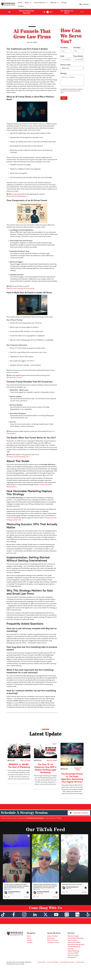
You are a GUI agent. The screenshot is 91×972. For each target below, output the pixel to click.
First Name (64, 47)
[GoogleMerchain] (77, 914)
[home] (8, 4)
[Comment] (8, 897)
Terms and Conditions (68, 90)
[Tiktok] (3, 914)
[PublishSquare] (67, 914)
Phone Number (78, 56)
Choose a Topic (65, 65)
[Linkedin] (35, 914)
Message (63, 73)
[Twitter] (45, 914)
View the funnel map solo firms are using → (21, 288)
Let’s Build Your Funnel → (14, 377)
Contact (21, 6)
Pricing (63, 2)
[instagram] (24, 914)
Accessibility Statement (67, 962)
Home (20, 2)
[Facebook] (14, 914)
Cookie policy (80, 962)
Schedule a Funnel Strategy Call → (18, 456)
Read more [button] (7, 889)
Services (54, 2)
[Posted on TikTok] (28, 892)
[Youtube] (56, 914)
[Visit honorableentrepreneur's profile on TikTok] (5, 892)
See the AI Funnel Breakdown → (17, 196)
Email (62, 56)
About (27, 2)
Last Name (76, 47)
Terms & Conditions (53, 962)
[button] (28, 2)
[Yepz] (88, 914)
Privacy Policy (42, 962)
